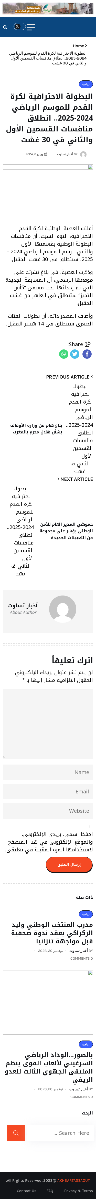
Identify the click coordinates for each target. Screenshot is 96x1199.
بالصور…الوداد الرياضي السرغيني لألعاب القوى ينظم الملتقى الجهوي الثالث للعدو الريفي (49, 1067)
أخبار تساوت (78, 951)
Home (77, 45)
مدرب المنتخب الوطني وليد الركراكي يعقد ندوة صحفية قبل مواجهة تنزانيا (52, 933)
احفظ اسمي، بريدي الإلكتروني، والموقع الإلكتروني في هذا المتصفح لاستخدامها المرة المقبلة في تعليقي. (49, 841)
